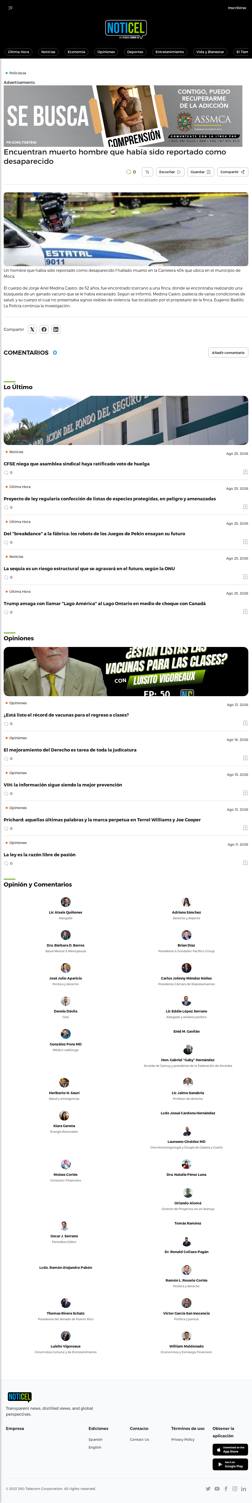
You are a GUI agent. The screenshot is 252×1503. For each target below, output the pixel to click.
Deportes (135, 52)
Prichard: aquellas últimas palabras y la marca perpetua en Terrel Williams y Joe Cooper (102, 819)
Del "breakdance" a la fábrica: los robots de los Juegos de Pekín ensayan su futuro (94, 533)
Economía (76, 52)
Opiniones (106, 52)
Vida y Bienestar (210, 52)
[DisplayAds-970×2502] (126, 116)
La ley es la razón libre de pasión (40, 854)
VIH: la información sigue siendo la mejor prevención (63, 784)
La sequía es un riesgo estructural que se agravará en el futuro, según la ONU (89, 568)
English (95, 1447)
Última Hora (18, 52)
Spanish (95, 1439)
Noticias (48, 52)
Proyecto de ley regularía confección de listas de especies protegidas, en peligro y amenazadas (110, 498)
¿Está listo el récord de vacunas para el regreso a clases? (66, 714)
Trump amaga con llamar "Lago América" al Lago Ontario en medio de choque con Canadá (105, 603)
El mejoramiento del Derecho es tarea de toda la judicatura (70, 749)
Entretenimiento (170, 52)
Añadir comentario (228, 353)
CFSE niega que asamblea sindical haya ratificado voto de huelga (77, 463)
